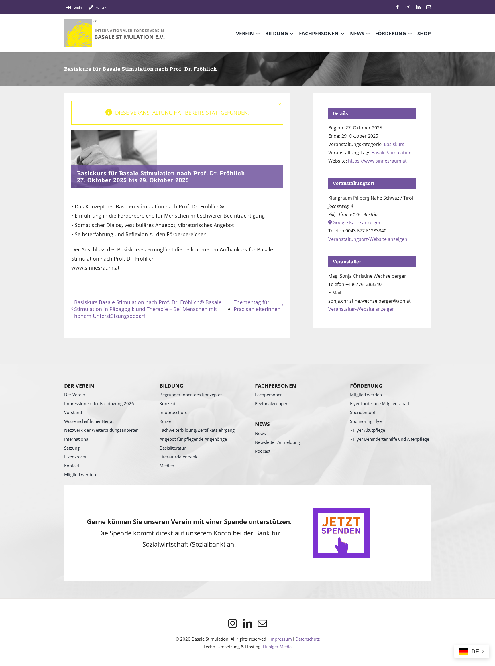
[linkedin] (418, 7)
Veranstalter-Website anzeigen (361, 309)
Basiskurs (394, 144)
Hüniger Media (277, 646)
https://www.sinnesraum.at (377, 161)
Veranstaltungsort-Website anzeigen (367, 239)
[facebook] (397, 7)
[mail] (428, 7)
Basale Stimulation (392, 152)
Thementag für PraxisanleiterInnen (257, 305)
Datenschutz (307, 639)
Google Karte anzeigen (357, 222)
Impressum (281, 639)
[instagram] (408, 7)
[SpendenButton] (341, 510)
